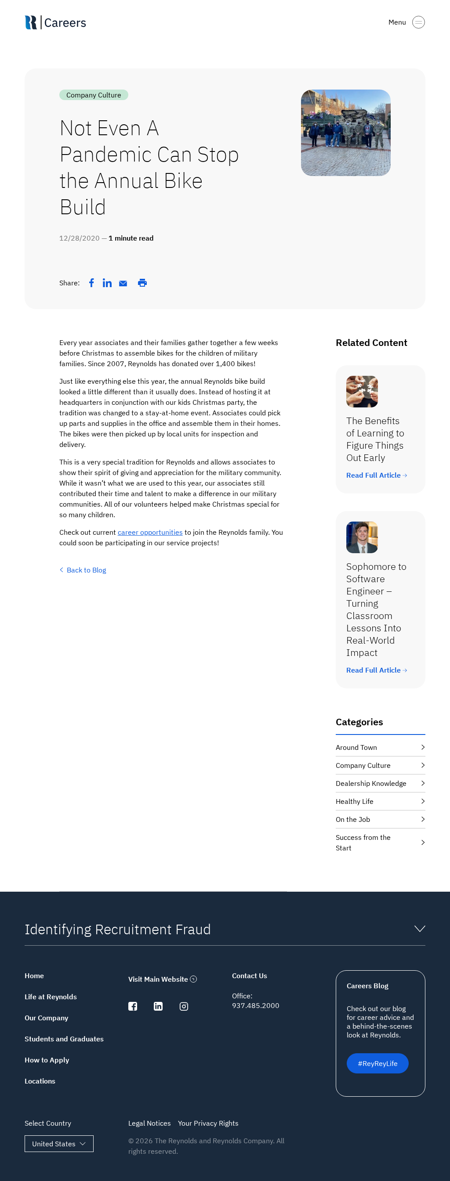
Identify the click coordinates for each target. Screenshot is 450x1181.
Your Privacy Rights (208, 1123)
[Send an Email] (123, 283)
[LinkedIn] (107, 282)
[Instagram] (183, 1008)
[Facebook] (91, 282)
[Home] (59, 22)
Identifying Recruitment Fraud (118, 929)
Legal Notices (149, 1123)
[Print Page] (142, 282)
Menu (397, 22)
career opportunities (150, 532)
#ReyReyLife (378, 1063)
